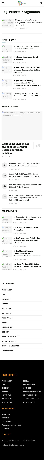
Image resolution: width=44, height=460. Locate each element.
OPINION (5, 332)
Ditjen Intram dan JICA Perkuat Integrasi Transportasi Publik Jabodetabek (27, 69)
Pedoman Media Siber (11, 425)
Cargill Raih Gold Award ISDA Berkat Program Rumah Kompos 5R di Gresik (24, 175)
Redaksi (5, 418)
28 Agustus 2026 (20, 222)
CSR (3, 294)
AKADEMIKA (7, 290)
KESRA (4, 322)
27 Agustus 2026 (20, 233)
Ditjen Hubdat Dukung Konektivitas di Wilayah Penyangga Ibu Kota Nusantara (27, 82)
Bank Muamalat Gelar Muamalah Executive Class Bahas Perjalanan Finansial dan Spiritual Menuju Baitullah (25, 197)
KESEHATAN (7, 318)
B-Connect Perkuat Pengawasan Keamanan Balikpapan (27, 47)
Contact (5, 428)
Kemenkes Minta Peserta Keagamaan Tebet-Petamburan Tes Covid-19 (28, 22)
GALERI (5, 304)
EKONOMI (6, 299)
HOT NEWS (6, 308)
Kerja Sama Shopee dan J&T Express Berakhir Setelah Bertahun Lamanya (15, 148)
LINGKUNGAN (7, 327)
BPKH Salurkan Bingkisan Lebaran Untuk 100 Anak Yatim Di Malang (25, 186)
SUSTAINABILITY (9, 341)
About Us (6, 414)
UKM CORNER (7, 350)
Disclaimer (6, 421)
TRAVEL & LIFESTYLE (10, 346)
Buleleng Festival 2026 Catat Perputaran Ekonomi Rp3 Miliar (27, 94)
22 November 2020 (22, 28)
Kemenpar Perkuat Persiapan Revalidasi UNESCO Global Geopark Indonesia (24, 164)
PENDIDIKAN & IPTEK (11, 336)
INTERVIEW (6, 313)
